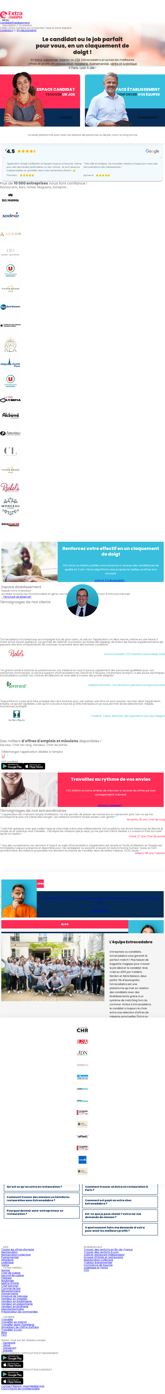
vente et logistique (123, 64)
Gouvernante (9, 1293)
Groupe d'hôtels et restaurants (103, 1257)
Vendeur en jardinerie (14, 1306)
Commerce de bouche (98, 1265)
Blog (4, 1332)
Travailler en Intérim (14, 1322)
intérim (65, 60)
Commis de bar (11, 1288)
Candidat (6, 23)
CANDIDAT (6, 30)
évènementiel (99, 64)
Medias (34, 1386)
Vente (5, 1265)
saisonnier (50, 60)
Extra (38, 60)
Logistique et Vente (96, 1268)
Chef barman (9, 1286)
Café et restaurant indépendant (104, 1255)
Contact (6, 1386)
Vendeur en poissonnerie (17, 1304)
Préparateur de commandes (19, 1312)
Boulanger (7, 1280)
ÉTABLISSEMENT (27, 30)
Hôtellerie (7, 1260)
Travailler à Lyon (11, 1330)
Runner (5, 1270)
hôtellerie (81, 64)
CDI (77, 60)
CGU (4, 1389)
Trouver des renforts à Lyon (101, 1252)
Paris (74, 68)
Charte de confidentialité (24, 1389)
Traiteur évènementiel (98, 1262)
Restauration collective (16, 1255)
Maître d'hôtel (10, 1283)
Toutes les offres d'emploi (17, 1249)
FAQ (86, 1270)
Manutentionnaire (12, 1309)
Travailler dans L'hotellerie (17, 1325)
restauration (64, 64)
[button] (0, 732)
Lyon (83, 68)
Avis (41, 1386)
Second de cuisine (12, 1275)
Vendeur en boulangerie (16, 1301)
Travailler (7, 1319)
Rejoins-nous (21, 1386)
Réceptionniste (10, 1291)
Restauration (9, 1252)
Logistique (7, 1262)
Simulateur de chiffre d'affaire (20, 1327)
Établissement (21, 23)
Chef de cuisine (10, 1273)
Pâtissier (6, 1278)
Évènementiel (10, 1257)
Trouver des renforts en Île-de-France (108, 1249)
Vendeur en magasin (14, 1299)
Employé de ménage (14, 1296)
